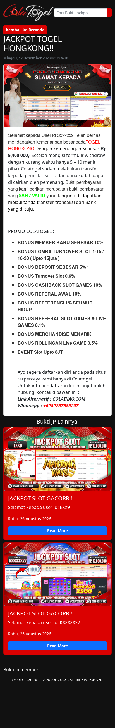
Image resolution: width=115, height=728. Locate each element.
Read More (57, 530)
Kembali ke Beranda (25, 29)
